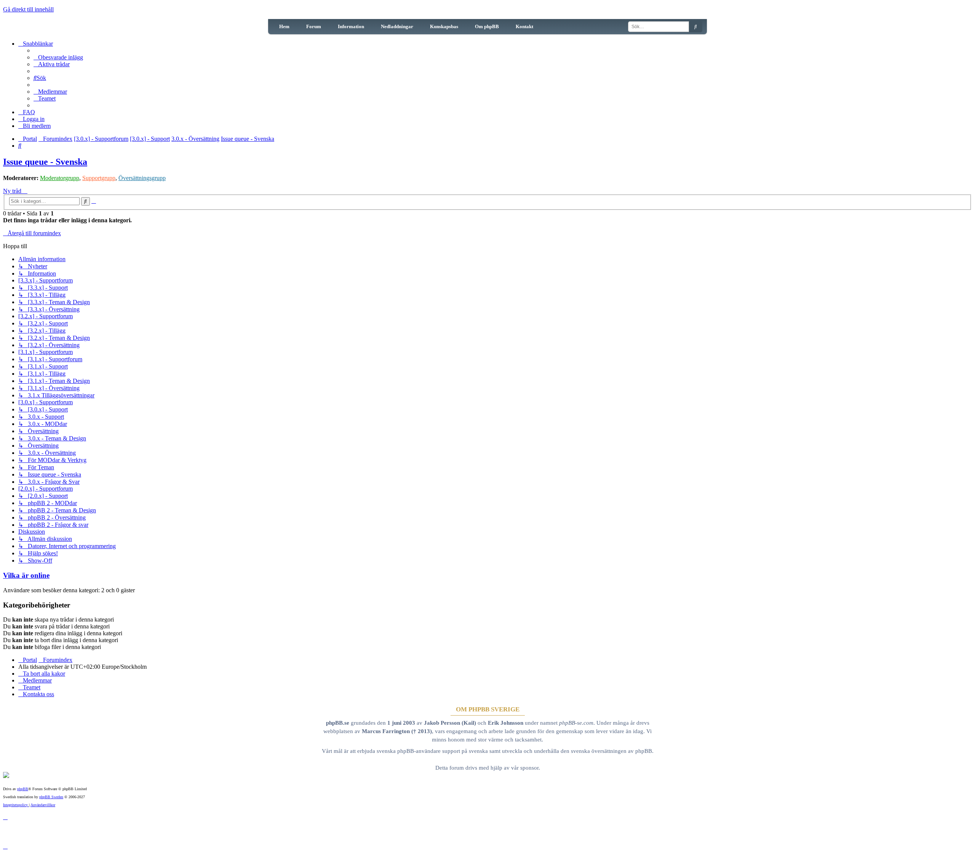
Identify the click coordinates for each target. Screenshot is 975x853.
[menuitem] (58, 57)
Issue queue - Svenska (45, 162)
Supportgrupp (98, 178)
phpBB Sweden (51, 797)
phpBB (22, 789)
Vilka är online (26, 575)
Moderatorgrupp (59, 178)
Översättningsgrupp (142, 178)
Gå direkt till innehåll (28, 9)
